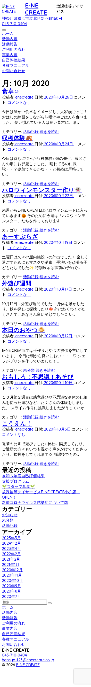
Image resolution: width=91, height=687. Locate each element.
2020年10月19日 (58, 242)
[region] (45, 76)
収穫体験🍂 (17, 137)
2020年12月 (12, 569)
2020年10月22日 (58, 195)
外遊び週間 (16, 283)
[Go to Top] (10, 682)
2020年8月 (11, 591)
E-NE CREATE (36, 9)
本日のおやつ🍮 (23, 329)
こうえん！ (17, 423)
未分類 (29, 370)
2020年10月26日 (58, 97)
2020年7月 (11, 596)
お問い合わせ (13, 70)
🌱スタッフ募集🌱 (18, 486)
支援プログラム (15, 481)
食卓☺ (11, 91)
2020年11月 (12, 575)
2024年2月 (11, 543)
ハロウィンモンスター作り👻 (42, 189)
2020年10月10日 (58, 382)
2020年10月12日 (58, 335)
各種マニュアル (15, 65)
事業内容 (9, 54)
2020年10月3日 (57, 429)
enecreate (24, 97)
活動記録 (31, 131)
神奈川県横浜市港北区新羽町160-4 (32, 18)
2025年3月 (11, 537)
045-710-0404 (14, 23)
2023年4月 (11, 548)
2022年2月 (11, 553)
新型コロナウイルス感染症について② (35, 502)
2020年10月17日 (58, 289)
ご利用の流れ (13, 49)
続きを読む (49, 131)
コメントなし (19, 102)
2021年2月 (11, 559)
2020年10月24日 (58, 143)
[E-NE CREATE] (13, 9)
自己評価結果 (13, 60)
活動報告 (9, 44)
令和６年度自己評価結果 (23, 475)
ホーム (8, 33)
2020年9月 (11, 585)
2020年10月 (12, 580)
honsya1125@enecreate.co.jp (28, 659)
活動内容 (9, 38)
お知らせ (9, 514)
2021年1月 (10, 564)
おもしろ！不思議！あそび (38, 376)
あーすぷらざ (20, 236)
